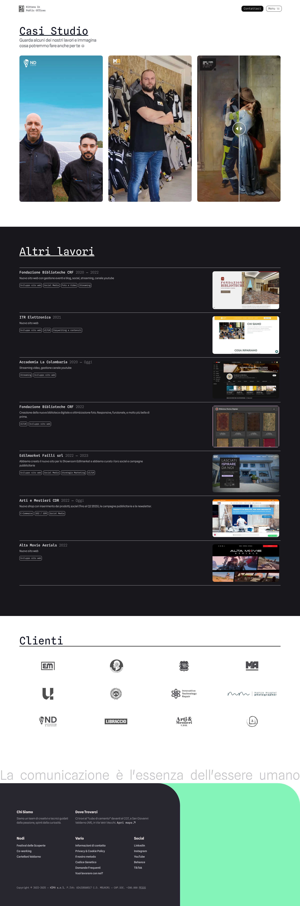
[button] (21, 8)
